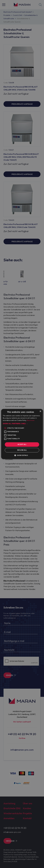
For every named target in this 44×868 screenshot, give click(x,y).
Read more (30, 420)
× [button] (40, 411)
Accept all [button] (22, 444)
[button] (22, 423)
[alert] (22, 434)
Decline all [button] (22, 450)
